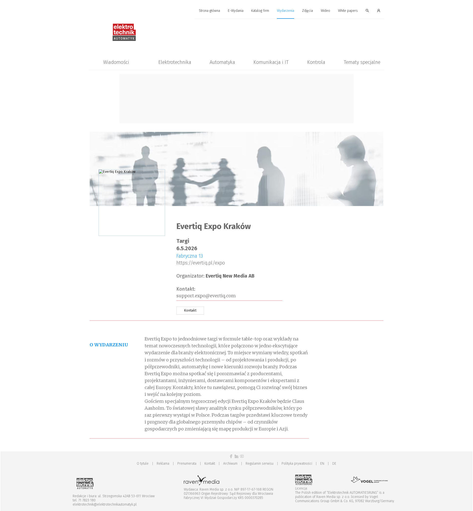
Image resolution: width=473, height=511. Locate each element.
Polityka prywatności (297, 463)
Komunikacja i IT (270, 62)
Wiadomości (116, 62)
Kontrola (316, 62)
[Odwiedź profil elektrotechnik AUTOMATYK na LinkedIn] (236, 456)
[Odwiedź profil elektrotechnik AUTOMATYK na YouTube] (242, 456)
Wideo (325, 11)
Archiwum (230, 463)
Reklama (163, 463)
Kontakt (209, 463)
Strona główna (209, 11)
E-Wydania (235, 11)
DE (334, 463)
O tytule (143, 463)
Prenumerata (186, 463)
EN (322, 463)
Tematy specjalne (362, 62)
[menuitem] (209, 11)
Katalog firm (260, 11)
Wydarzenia (285, 11)
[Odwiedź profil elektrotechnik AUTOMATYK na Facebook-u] (231, 456)
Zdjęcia (307, 11)
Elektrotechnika (174, 62)
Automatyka (222, 62)
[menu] (236, 11)
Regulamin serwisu (259, 463)
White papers (348, 11)
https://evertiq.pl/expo (200, 263)
